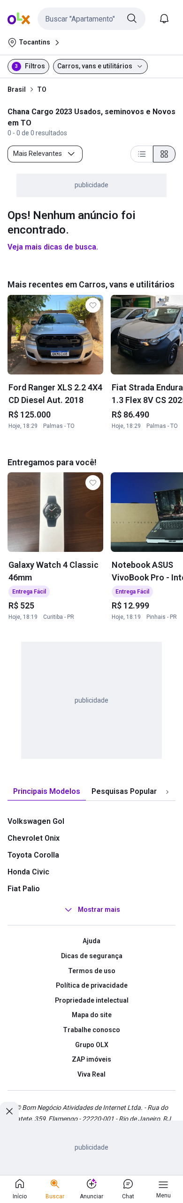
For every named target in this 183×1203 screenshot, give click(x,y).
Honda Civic (28, 871)
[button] (91, 18)
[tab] (47, 791)
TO (41, 89)
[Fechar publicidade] (9, 1111)
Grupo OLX (91, 1045)
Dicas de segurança (91, 956)
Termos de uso (91, 971)
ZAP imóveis (91, 1059)
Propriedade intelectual (92, 1000)
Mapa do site (92, 1015)
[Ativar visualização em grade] (164, 154)
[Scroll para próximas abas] (167, 792)
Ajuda (91, 941)
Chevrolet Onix (34, 838)
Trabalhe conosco (91, 1030)
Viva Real (91, 1074)
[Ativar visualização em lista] (141, 154)
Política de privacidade (92, 985)
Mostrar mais (99, 910)
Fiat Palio (24, 888)
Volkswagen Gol (36, 821)
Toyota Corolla (33, 855)
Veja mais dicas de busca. (53, 246)
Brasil (17, 89)
